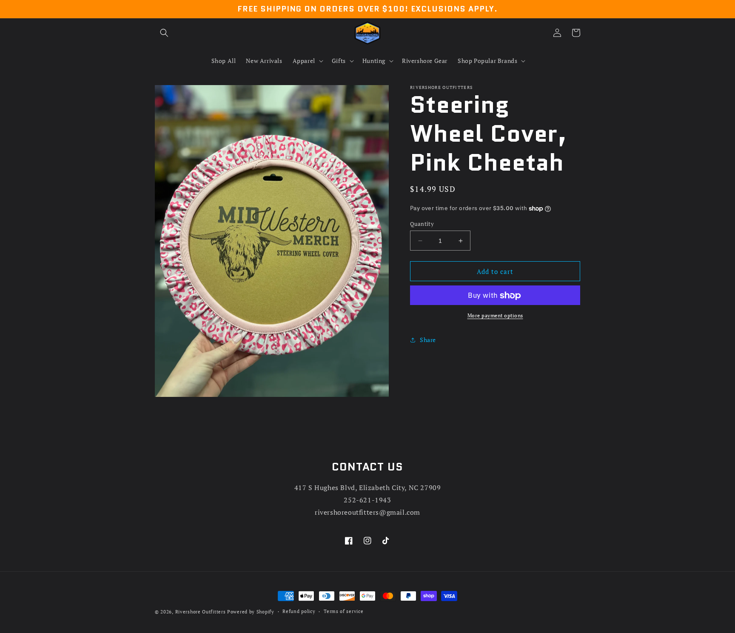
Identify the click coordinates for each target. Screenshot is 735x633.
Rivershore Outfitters (200, 612)
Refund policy (298, 611)
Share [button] (428, 340)
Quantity (422, 224)
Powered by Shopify (250, 612)
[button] (164, 32)
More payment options (495, 316)
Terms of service (343, 611)
